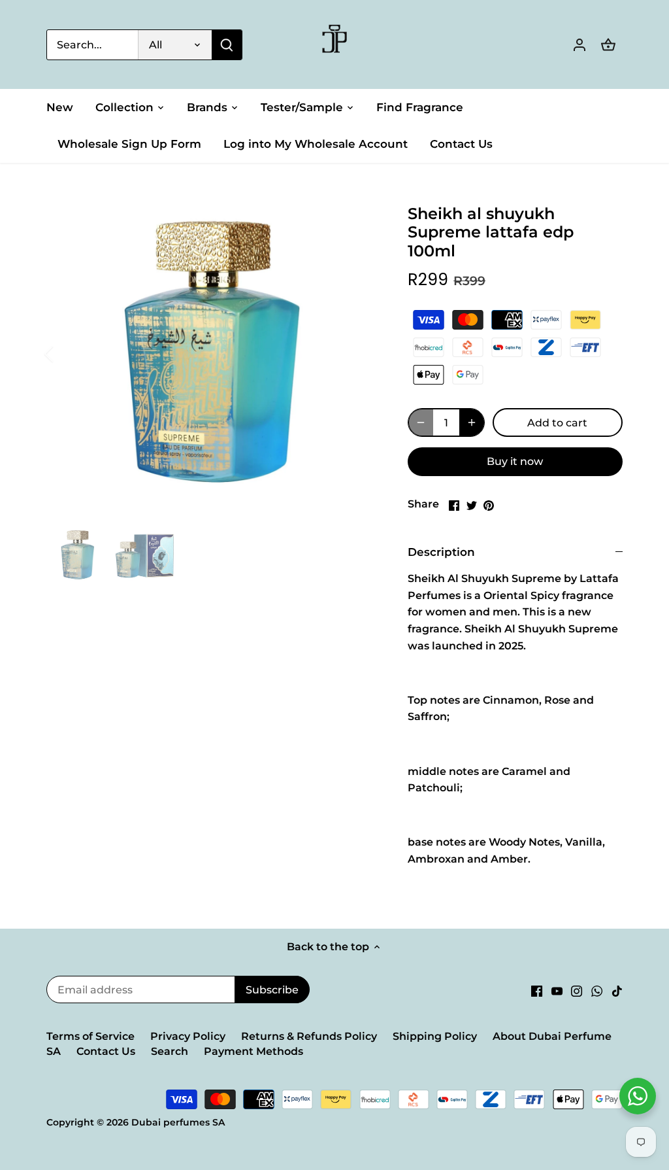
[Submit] (227, 45)
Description (441, 552)
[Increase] (471, 422)
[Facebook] (536, 991)
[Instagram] (576, 991)
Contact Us (105, 1051)
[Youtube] (557, 991)
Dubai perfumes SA (178, 1122)
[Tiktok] (617, 991)
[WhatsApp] (596, 991)
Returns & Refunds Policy (309, 1036)
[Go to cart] (608, 45)
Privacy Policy (187, 1036)
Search (169, 1051)
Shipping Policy (435, 1036)
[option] (211, 354)
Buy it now (515, 461)
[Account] (579, 45)
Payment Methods (253, 1051)
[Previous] (66, 354)
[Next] (356, 354)
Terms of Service (90, 1036)
